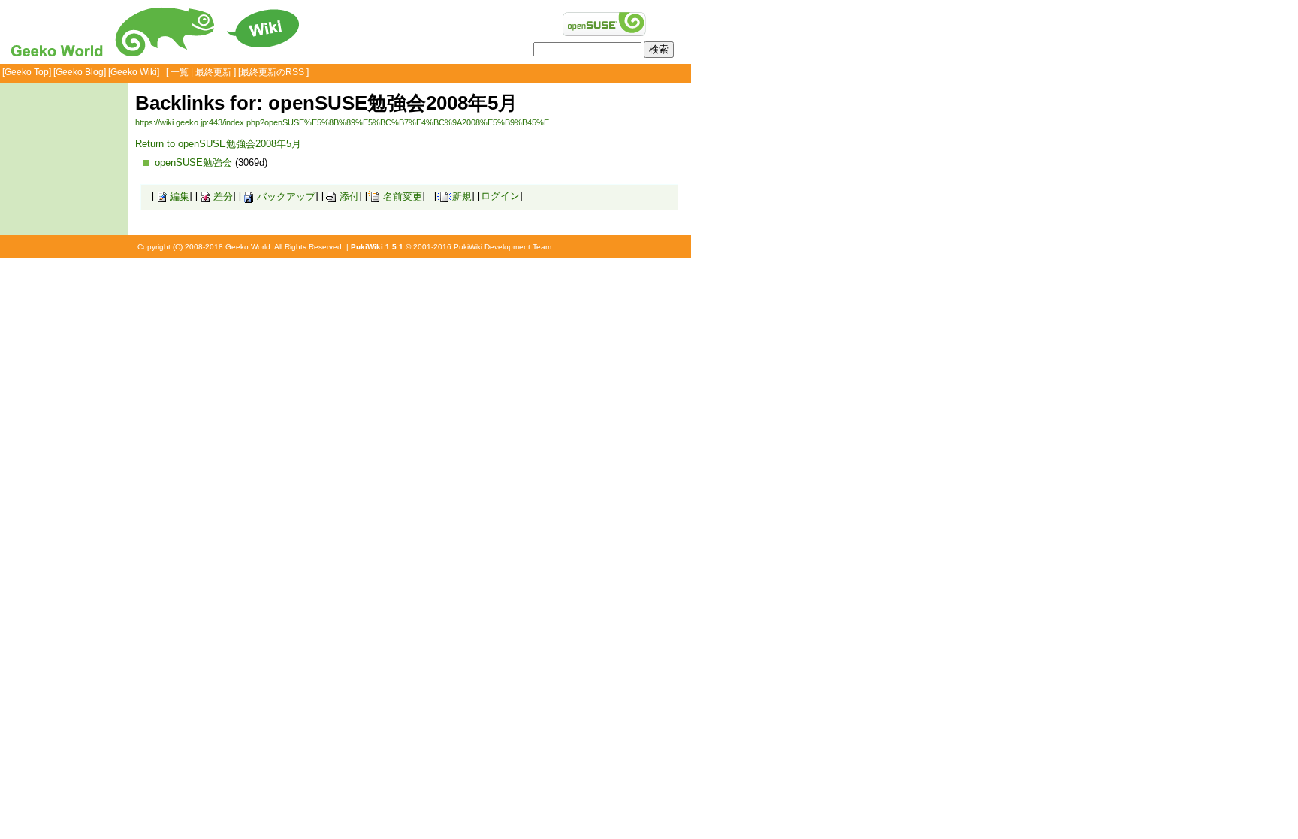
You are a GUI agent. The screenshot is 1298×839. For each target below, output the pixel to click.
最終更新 (213, 72)
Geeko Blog (80, 72)
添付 (349, 196)
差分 (223, 196)
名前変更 (402, 196)
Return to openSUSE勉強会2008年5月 (218, 143)
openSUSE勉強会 (193, 162)
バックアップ (286, 196)
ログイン (500, 196)
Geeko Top (27, 72)
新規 (462, 196)
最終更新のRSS (272, 72)
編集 (179, 196)
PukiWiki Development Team (502, 247)
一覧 (180, 72)
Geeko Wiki (133, 72)
